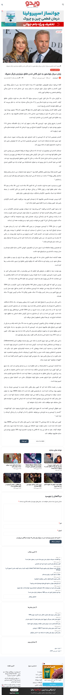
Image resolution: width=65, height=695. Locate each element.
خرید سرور (58, 648)
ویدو (58, 66)
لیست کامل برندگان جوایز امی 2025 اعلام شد (34, 485)
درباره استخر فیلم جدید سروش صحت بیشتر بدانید (13, 466)
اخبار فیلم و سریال (51, 66)
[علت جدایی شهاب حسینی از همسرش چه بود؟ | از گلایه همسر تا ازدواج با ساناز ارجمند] (53, 458)
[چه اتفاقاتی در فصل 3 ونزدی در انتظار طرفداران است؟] (12, 478)
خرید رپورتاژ (38, 680)
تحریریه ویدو (55, 78)
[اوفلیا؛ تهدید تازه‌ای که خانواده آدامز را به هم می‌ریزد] (53, 478)
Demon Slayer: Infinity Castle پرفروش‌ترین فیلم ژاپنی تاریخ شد (33, 466)
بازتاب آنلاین (38, 685)
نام (60, 523)
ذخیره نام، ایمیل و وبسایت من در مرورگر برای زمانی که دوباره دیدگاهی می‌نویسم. (38, 538)
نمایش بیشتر (32, 597)
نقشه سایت (38, 677)
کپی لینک (24, 441)
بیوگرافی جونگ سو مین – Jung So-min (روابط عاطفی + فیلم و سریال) (11, 674)
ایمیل (59, 531)
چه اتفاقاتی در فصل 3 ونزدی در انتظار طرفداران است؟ (13, 485)
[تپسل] (2, 686)
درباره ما (39, 672)
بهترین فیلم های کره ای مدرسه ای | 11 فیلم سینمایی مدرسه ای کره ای (12, 680)
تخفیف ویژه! (53, 684)
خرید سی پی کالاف (55, 651)
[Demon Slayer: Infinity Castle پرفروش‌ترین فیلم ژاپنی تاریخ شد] (32, 458)
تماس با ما (39, 675)
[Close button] (62, 664)
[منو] (63, 5)
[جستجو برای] (2, 5)
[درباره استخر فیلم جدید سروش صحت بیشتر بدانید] (12, 458)
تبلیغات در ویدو (37, 682)
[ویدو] (32, 4)
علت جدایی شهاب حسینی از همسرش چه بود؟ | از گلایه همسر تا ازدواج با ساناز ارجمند (53, 466)
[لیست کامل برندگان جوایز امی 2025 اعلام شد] (32, 478)
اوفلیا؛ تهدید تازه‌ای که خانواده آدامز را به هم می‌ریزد (53, 485)
